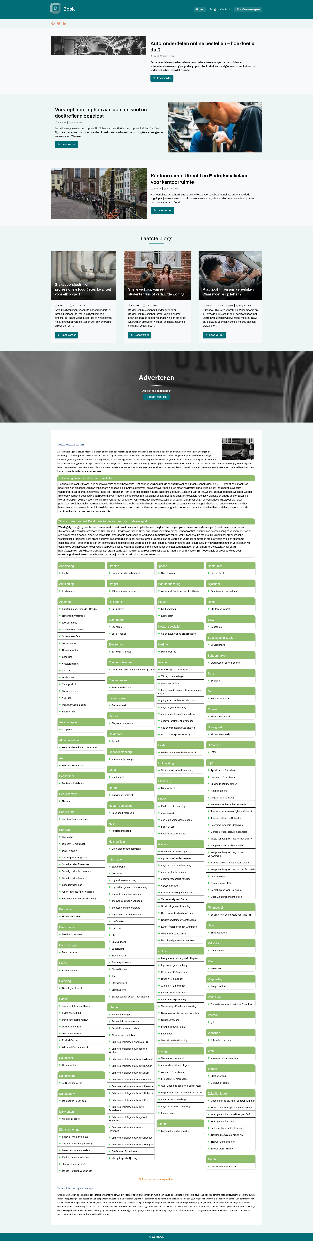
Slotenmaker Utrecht (72, 629)
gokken (214, 1022)
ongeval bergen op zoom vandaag (129, 887)
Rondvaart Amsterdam (73, 615)
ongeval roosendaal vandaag (176, 865)
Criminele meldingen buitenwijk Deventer (133, 1086)
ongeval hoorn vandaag (173, 1099)
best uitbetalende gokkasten (76, 1006)
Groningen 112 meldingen (174, 972)
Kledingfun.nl (68, 591)
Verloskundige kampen (123, 759)
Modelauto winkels (220, 734)
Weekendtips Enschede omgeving (178, 1006)
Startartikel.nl (118, 866)
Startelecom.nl (168, 573)
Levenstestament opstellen (76, 1150)
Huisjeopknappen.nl (122, 830)
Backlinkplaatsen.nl (121, 962)
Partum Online (168, 651)
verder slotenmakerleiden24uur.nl (178, 752)
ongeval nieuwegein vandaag (127, 900)
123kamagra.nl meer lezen (125, 591)
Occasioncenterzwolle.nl (223, 1166)
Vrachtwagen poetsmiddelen (225, 662)
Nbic (114, 935)
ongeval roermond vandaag (126, 907)
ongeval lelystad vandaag (75, 1136)
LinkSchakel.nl (119, 921)
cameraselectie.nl (170, 683)
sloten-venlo (217, 968)
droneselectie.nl (169, 813)
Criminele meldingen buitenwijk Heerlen (132, 1137)
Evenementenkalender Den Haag (79, 898)
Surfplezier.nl (118, 948)
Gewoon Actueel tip (221, 883)
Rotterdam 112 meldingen (174, 851)
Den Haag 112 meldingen (174, 669)
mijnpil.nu (67, 729)
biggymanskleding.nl (122, 794)
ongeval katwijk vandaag (173, 999)
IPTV (213, 752)
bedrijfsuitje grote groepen (75, 819)
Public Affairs (68, 711)
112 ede (116, 741)
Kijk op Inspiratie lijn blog (124, 1158)
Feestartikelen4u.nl (121, 687)
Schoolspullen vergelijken (75, 857)
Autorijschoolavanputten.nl (224, 591)
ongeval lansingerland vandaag (177, 720)
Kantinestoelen (218, 876)
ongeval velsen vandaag (173, 833)
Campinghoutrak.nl (72, 988)
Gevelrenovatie (70, 650)
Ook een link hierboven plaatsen (156, 1179)
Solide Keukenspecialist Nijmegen (178, 633)
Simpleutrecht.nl (219, 932)
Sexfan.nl (215, 680)
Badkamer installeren (73, 783)
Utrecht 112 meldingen (74, 843)
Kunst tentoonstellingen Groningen (179, 926)
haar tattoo (166, 1033)
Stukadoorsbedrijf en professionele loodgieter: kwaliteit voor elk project (83, 289)
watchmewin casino (72, 1033)
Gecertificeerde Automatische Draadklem (232, 1004)
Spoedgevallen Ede (72, 884)
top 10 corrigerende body (174, 965)
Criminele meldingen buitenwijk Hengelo (132, 1144)
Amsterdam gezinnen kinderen (78, 891)
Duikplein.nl (118, 608)
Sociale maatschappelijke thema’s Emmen (232, 1107)
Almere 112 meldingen (173, 1072)
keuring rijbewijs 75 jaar (173, 1026)
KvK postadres (69, 622)
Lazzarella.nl (217, 573)
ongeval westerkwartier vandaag (178, 714)
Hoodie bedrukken (71, 916)
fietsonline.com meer (221, 1040)
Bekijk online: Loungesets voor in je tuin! (231, 914)
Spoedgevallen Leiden (73, 878)
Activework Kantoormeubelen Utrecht (180, 591)
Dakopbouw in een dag (74, 1100)
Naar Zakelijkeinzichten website (177, 940)
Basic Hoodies (119, 633)
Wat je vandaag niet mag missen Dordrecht (233, 869)
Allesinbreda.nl (69, 970)
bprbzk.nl (116, 928)
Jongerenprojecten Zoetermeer (227, 845)
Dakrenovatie (69, 1065)
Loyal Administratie (72, 934)
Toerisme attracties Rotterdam (226, 818)
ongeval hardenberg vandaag (77, 1143)
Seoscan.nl (216, 626)
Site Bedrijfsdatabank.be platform (178, 727)
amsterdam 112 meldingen (175, 1065)
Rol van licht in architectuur (126, 1021)
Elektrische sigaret (220, 608)
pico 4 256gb (168, 826)
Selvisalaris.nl (218, 644)
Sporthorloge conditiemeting (175, 906)
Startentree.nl (119, 955)
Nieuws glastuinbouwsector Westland (180, 1013)
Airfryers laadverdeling (123, 1035)
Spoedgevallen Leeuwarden (76, 871)
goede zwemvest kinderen (174, 992)
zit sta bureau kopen (163, 542)
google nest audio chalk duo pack (178, 700)
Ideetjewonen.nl (219, 1075)
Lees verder (164, 78)
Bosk (160, 1237)
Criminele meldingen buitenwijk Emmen (132, 1065)
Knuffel (65, 573)
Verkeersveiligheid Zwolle (174, 899)
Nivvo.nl (66, 801)
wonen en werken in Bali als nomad (229, 804)
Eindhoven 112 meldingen (174, 806)
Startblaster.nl (119, 989)
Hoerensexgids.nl (220, 698)
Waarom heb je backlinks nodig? (178, 770)
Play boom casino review (75, 1019)
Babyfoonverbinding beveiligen (177, 913)
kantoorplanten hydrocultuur (175, 1131)
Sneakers (67, 656)
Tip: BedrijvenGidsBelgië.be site (227, 1134)
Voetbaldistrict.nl (70, 663)
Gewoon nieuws (169, 885)
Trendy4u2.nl (69, 684)
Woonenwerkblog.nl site (173, 933)
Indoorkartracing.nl (121, 1014)
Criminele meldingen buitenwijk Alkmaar (132, 1059)
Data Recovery (69, 850)
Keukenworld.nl (169, 608)
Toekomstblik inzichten (222, 1148)
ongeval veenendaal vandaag (127, 894)
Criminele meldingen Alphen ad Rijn (130, 1041)
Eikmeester (167, 615)
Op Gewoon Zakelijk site (124, 1151)
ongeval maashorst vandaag (176, 878)
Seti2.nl (66, 670)
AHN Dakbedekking (72, 1082)
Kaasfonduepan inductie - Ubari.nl (79, 608)
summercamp (218, 950)
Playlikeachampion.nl (122, 723)
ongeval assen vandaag (124, 880)
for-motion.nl (167, 1113)
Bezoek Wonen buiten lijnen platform (130, 996)
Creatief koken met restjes (125, 1028)
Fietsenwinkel (119, 705)
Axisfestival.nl (119, 873)
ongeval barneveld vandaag (175, 1106)
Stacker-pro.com (70, 691)
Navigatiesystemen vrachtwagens (178, 919)
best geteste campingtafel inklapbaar (180, 958)
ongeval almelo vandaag (173, 872)
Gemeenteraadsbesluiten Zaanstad (229, 831)
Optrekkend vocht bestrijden (126, 848)
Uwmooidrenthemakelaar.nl (126, 573)
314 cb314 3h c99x (121, 651)
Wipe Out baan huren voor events (79, 747)
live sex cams (69, 643)
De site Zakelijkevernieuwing (176, 734)
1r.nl (114, 976)
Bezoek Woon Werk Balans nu (226, 889)
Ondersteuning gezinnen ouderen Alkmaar (233, 1100)
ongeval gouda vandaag (173, 707)
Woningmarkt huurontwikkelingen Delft (230, 1114)
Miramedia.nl (168, 788)
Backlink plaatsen (157, 396)
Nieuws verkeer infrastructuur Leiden (230, 862)
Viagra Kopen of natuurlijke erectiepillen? (133, 669)
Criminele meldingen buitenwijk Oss (130, 1100)
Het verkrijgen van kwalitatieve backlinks (140, 499)
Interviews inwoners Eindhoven (227, 824)
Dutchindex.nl (119, 941)
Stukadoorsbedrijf (170, 1019)
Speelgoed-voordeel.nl (123, 812)
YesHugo (66, 697)
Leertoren (117, 626)
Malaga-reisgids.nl (220, 716)
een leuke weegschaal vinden (176, 819)
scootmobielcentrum (72, 765)
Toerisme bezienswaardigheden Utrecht (231, 811)
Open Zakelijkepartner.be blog (226, 896)
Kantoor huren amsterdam (75, 1157)
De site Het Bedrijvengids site (77, 1170)
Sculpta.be (67, 837)
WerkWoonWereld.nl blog (174, 1040)
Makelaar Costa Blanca (74, 704)
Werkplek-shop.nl (71, 1118)
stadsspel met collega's (74, 1164)
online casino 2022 (72, 1012)
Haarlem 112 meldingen (223, 777)
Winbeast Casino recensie (75, 1047)
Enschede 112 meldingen (224, 783)
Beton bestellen (70, 952)
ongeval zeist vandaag (222, 797)
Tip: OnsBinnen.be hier (223, 1141)
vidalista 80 (68, 677)
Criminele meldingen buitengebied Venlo (132, 1079)
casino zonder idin (71, 1026)
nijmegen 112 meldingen (174, 1078)
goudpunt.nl (118, 777)
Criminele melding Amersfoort (176, 892)
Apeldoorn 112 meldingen (224, 770)
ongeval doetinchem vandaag (127, 914)
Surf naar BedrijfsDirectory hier (227, 1128)
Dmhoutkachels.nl (220, 1082)
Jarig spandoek (219, 986)
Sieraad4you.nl (119, 969)
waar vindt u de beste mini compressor (181, 1085)
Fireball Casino (70, 1040)
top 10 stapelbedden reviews (176, 858)
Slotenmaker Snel (71, 636)
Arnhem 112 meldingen (173, 985)
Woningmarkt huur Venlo (223, 1121)
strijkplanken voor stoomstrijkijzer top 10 (181, 1092)
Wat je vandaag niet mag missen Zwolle (231, 838)
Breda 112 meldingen (172, 978)
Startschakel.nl (119, 982)
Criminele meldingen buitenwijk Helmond (133, 1093)
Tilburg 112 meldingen (172, 676)
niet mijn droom (219, 790)
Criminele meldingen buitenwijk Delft (130, 1072)
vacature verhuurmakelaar (224, 1058)
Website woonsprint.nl (172, 1058)
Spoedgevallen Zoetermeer (76, 864)
